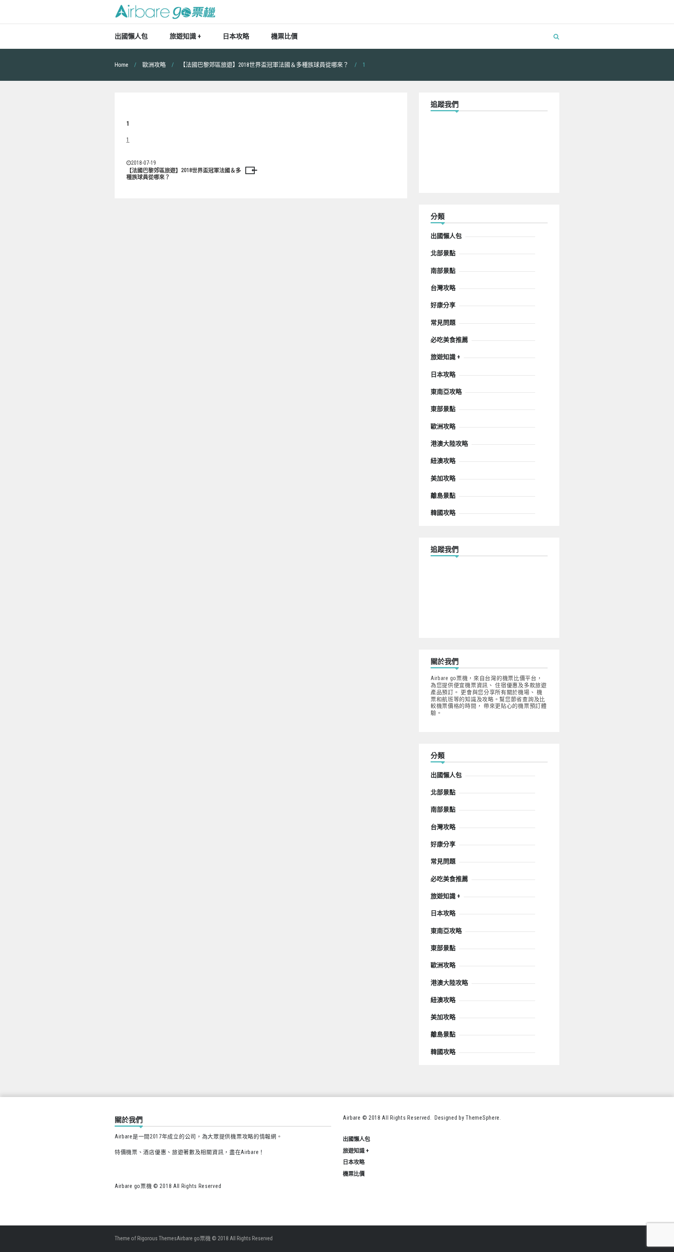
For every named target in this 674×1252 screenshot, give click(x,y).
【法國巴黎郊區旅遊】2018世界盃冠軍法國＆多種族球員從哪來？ (183, 173)
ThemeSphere (483, 1118)
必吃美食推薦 (449, 340)
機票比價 (284, 36)
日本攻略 (236, 36)
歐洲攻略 (443, 426)
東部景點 (443, 409)
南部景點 (443, 270)
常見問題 (443, 322)
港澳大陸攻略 (449, 443)
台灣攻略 (443, 288)
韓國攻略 (443, 512)
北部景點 (443, 253)
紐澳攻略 (443, 461)
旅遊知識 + (185, 36)
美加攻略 (443, 478)
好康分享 (443, 305)
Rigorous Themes (157, 1238)
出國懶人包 (131, 36)
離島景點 (443, 495)
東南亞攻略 (446, 391)
